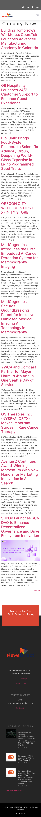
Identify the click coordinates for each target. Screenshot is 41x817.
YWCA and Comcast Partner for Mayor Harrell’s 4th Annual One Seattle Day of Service (18, 376)
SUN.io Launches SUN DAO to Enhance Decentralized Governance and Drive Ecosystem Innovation (20, 527)
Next (36, 590)
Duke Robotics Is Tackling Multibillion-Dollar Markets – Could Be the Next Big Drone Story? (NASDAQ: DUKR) (26, 739)
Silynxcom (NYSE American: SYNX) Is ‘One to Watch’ (26, 758)
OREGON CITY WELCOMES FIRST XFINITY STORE (17, 208)
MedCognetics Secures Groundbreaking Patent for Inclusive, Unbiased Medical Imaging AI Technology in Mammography (18, 316)
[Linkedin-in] (22, 813)
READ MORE (23, 747)
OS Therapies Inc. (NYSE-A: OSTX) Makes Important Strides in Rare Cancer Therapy (20, 423)
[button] (37, 15)
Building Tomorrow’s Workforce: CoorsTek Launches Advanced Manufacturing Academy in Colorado (19, 39)
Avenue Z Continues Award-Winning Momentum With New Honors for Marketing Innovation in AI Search (19, 472)
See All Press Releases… (16, 791)
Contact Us (21, 708)
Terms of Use (20, 683)
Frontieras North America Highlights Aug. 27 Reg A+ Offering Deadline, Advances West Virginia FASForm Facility (26, 777)
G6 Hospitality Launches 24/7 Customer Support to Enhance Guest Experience (19, 94)
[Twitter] (19, 813)
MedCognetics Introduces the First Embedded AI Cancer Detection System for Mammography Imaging (19, 255)
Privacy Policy (21, 679)
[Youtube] (24, 813)
